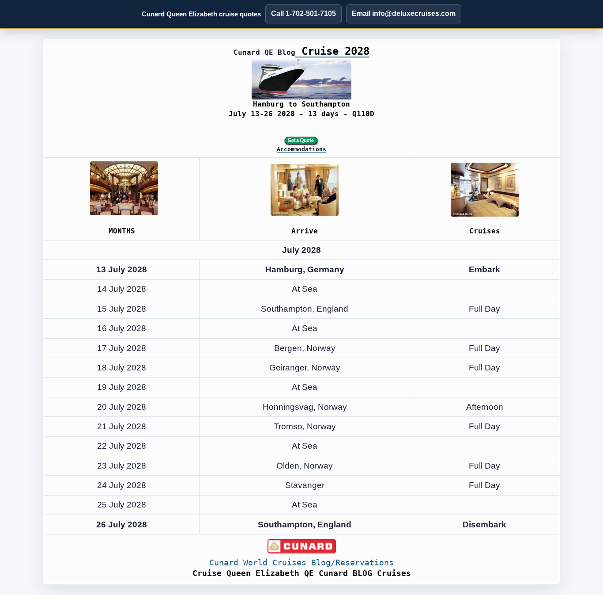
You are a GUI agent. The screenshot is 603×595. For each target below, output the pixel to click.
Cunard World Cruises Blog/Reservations (301, 562)
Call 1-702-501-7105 (303, 13)
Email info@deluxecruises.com (404, 13)
